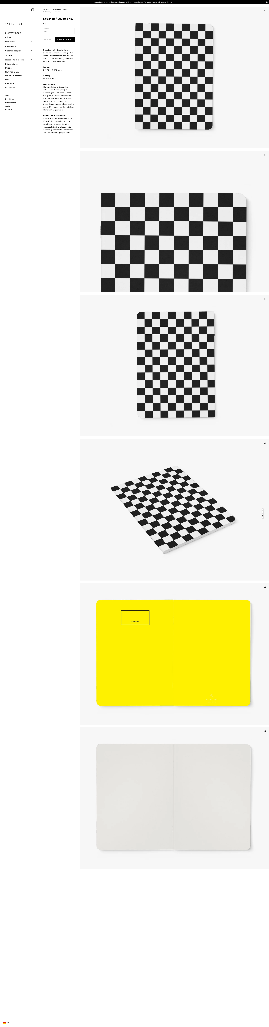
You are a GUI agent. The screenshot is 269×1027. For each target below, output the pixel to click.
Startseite (46, 10)
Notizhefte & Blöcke (60, 10)
